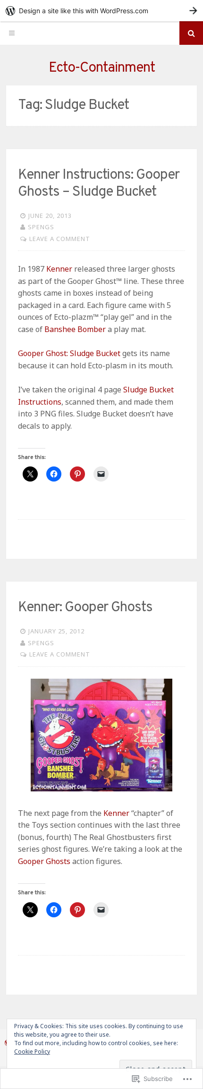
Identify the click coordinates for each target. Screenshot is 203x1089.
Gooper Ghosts (44, 861)
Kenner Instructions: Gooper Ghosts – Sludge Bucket (98, 183)
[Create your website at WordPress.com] (101, 10)
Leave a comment (59, 238)
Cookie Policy (32, 1051)
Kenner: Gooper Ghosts (85, 607)
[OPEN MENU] (12, 33)
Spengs (41, 227)
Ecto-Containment (102, 68)
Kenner (59, 269)
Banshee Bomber (75, 329)
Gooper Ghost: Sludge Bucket (69, 353)
